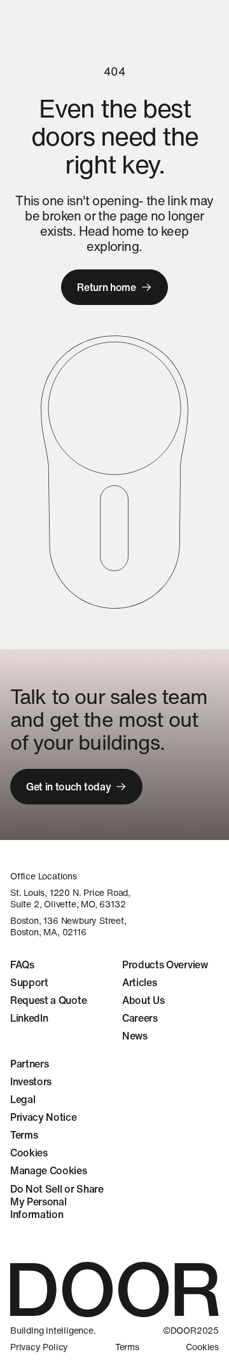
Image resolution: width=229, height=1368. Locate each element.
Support (29, 982)
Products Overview (165, 964)
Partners (29, 1063)
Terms (24, 1134)
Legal (22, 1099)
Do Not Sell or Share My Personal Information (57, 1201)
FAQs (22, 964)
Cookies (29, 1152)
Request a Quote (48, 1000)
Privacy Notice (43, 1117)
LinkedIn (29, 1018)
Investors (31, 1081)
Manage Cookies (48, 1170)
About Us (143, 1000)
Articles (139, 982)
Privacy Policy (39, 1347)
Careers (140, 1018)
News (135, 1035)
